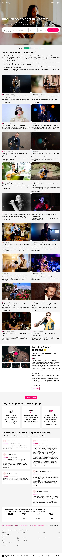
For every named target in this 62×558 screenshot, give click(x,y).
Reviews (30, 555)
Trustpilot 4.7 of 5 (16, 555)
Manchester (24, 537)
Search (52, 2)
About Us (26, 555)
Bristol (3, 540)
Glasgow (44, 537)
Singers (16, 525)
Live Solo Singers (23, 525)
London (3, 537)
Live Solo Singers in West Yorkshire (37, 525)
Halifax (23, 532)
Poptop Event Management (7, 525)
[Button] (16, 83)
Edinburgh (24, 540)
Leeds (44, 532)
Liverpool (24, 538)
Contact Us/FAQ (45, 555)
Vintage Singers (5, 545)
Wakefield (4, 532)
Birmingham (4, 538)
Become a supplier (37, 555)
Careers (51, 555)
